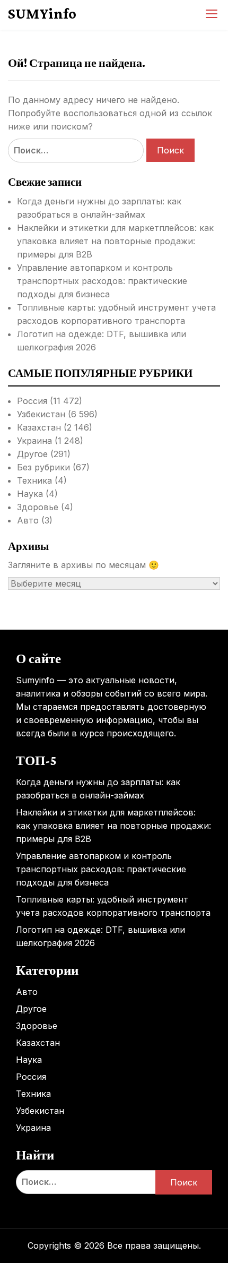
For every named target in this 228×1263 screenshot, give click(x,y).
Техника (34, 480)
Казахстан (39, 427)
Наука (30, 493)
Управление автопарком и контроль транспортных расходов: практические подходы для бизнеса (102, 280)
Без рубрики (43, 467)
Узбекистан (41, 414)
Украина (34, 440)
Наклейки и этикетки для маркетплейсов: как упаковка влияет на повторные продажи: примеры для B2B (115, 241)
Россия (32, 401)
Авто (28, 520)
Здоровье (37, 507)
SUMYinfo (42, 13)
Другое (32, 454)
